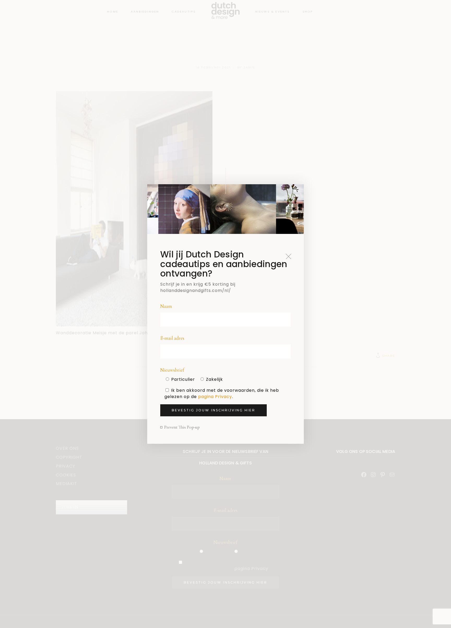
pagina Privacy (215, 397)
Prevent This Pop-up (182, 427)
